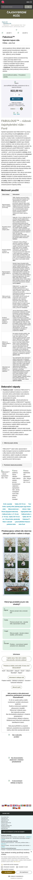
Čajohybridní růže (7, 23)
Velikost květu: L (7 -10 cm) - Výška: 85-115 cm (16, 515)
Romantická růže (5, 817)
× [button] (31, 851)
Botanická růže (4, 828)
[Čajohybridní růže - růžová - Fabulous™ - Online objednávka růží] (16, 808)
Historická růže (4, 818)
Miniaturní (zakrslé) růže (6, 825)
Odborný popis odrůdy (11, 443)
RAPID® (3, 846)
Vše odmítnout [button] (24, 872)
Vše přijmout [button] (8, 872)
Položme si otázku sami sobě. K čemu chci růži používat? (16, 667)
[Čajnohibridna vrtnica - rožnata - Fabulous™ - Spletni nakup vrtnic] (8, 805)
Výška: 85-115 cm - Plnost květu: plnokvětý (17, 518)
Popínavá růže (4, 824)
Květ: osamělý (7, 504)
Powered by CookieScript (17, 878)
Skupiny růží (5, 22)
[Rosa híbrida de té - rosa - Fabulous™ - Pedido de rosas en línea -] (19, 808)
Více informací (17, 861)
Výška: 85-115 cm (20, 504)
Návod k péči (17, 687)
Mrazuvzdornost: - (13, 509)
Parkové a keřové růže (6, 822)
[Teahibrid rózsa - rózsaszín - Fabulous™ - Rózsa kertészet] (30, 805)
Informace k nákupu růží (16, 677)
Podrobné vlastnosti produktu (13, 465)
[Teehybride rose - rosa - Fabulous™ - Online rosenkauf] (6, 805)
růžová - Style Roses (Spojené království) (16, 510)
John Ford (22, 524)
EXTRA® (3, 839)
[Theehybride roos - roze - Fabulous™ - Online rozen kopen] (27, 805)
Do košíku (17, 99)
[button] (16, 876)
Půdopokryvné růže (5, 826)
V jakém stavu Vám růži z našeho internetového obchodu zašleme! (16, 659)
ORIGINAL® (28, 836)
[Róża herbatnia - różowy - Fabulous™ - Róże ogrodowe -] (19, 805)
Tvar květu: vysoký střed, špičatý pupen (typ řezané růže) (16, 506)
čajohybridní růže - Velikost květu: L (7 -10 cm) (16, 513)
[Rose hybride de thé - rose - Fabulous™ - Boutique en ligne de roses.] (16, 805)
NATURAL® (3, 844)
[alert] (16, 865)
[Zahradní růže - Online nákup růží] (28, 6)
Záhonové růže (4, 821)
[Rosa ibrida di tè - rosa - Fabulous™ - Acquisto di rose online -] (22, 805)
